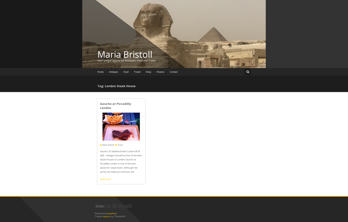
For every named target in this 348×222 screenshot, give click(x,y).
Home (100, 71)
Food (125, 71)
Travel (137, 71)
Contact (174, 71)
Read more (105, 179)
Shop (148, 71)
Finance (160, 71)
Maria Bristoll (124, 54)
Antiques (113, 71)
